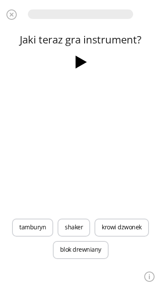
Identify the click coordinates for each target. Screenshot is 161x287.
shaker (74, 227)
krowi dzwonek (122, 227)
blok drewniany (80, 249)
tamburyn (32, 227)
